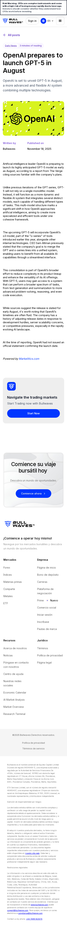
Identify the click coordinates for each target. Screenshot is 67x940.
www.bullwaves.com (39, 905)
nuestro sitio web (32, 853)
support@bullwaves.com (17, 910)
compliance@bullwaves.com (30, 913)
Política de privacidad (33, 743)
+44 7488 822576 (34, 919)
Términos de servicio (33, 748)
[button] (51, 21)
